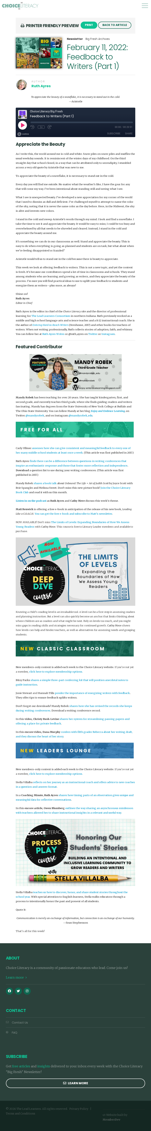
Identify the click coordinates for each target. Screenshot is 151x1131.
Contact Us (20, 1023)
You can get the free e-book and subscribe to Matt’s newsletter (73, 513)
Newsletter (75, 39)
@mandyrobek (35, 415)
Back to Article (114, 25)
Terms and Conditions (20, 1113)
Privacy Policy (78, 1109)
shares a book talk (45, 483)
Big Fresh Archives (98, 39)
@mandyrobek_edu (80, 415)
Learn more (15, 977)
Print (89, 25)
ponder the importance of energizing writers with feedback (92, 693)
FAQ (14, 1033)
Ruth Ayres (41, 86)
